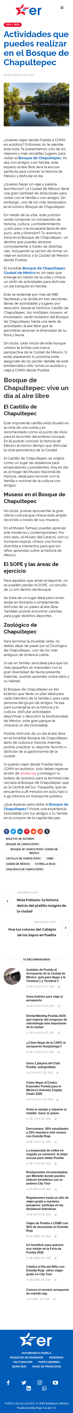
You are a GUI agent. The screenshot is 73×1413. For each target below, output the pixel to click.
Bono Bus (19, 1366)
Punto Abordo (49, 1362)
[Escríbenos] (44, 1388)
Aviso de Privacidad (46, 1366)
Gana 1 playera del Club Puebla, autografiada (43, 1065)
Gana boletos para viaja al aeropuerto (44, 998)
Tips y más (13, 24)
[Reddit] (33, 831)
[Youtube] (55, 1382)
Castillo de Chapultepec (23, 858)
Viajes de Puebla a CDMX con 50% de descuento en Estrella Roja (47, 1227)
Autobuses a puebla (36, 1353)
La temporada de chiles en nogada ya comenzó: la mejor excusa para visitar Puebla (47, 1154)
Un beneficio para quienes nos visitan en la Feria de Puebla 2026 (44, 1248)
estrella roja (28, 773)
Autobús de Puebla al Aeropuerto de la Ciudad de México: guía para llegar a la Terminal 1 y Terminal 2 (46, 975)
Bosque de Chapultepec (22, 844)
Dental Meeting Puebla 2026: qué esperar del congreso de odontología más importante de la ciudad (46, 1021)
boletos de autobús (20, 838)
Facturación (22, 1362)
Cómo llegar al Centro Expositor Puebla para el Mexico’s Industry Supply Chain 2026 (44, 1088)
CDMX (50, 858)
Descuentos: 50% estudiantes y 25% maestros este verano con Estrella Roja (47, 1132)
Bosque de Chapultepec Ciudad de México (34, 851)
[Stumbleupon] (40, 831)
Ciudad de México (18, 864)
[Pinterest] (27, 831)
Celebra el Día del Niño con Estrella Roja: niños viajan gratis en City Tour (45, 1270)
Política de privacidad (19, 1403)
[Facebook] (6, 831)
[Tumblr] (47, 831)
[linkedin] (20, 831)
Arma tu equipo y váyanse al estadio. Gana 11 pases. (46, 1111)
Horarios (56, 1357)
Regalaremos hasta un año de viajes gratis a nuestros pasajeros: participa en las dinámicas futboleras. (47, 1203)
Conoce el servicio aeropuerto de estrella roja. (47, 1291)
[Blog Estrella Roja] (29, 9)
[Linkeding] (28, 1388)
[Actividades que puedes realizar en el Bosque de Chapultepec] (36, 104)
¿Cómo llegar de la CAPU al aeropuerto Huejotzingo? (46, 1044)
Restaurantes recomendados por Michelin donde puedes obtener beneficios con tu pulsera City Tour (47, 1178)
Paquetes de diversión (26, 1357)
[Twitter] (13, 831)
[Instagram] (39, 1382)
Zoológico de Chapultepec (25, 869)
